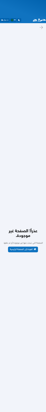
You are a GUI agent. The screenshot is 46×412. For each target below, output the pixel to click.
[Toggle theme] (19, 20)
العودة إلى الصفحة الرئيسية (21, 249)
